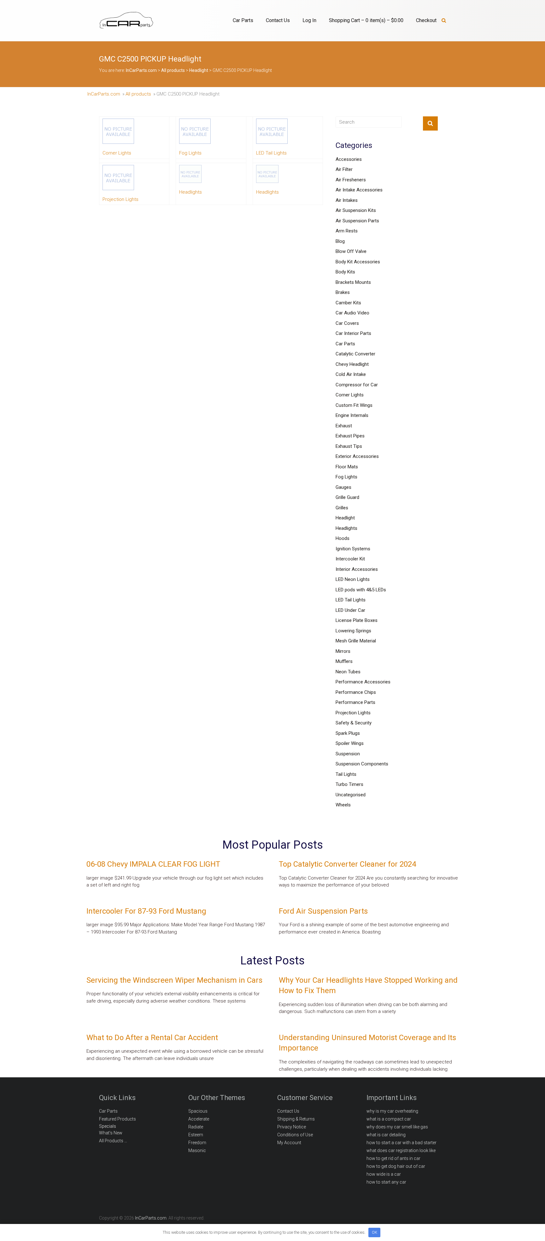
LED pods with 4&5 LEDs (361, 590)
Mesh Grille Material (356, 641)
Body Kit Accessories (358, 262)
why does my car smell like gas (397, 1126)
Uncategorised (351, 795)
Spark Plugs (348, 733)
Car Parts (243, 20)
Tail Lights (346, 774)
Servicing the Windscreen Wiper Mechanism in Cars (174, 980)
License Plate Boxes (357, 620)
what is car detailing (386, 1134)
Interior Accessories (357, 569)
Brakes (343, 292)
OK (374, 1232)
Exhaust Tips (349, 446)
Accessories (349, 159)
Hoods (342, 538)
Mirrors (343, 651)
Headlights (346, 528)
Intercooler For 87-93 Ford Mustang (146, 911)
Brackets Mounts (353, 282)
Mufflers (344, 661)
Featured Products (117, 1118)
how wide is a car (383, 1174)
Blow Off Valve (351, 251)
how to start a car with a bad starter (401, 1142)
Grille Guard (347, 497)
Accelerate (198, 1118)
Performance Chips (356, 692)
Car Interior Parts (353, 333)
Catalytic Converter (355, 354)
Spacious (198, 1111)
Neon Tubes (348, 672)
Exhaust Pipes (350, 436)
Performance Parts (355, 702)
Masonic (197, 1150)
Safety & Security (354, 723)
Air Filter (344, 169)
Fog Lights (346, 477)
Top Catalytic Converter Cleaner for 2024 (347, 864)
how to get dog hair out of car (395, 1166)
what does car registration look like (401, 1150)
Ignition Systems (353, 549)
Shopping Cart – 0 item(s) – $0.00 (366, 20)
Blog (340, 241)
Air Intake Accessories (359, 190)
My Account (289, 1142)
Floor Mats (347, 467)
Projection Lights (353, 713)
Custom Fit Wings (354, 405)
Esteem (195, 1134)
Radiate (195, 1126)
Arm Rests (347, 231)
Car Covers (347, 323)
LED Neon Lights (353, 579)
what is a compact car (388, 1118)
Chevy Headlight (352, 364)
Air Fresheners (351, 180)
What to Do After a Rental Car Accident (152, 1037)
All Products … (113, 1140)
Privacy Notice (291, 1126)
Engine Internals (352, 415)
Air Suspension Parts (357, 221)
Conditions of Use (295, 1134)
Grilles (342, 508)
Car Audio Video (352, 313)
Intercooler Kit (350, 559)
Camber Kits (348, 303)
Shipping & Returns (296, 1118)
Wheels (343, 805)
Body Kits (345, 272)
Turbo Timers (349, 784)
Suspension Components (362, 764)
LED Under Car (350, 610)
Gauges (343, 487)
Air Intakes (347, 200)
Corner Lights (350, 395)
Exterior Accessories (357, 456)
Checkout (426, 20)
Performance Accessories (363, 682)
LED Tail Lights (351, 600)
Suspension (348, 754)
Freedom (197, 1142)
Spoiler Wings (350, 743)
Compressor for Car (357, 385)
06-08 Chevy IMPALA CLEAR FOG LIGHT (153, 864)
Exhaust (344, 426)
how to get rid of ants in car (393, 1158)
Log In (309, 20)
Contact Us (278, 20)
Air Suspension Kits (356, 210)
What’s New (110, 1132)
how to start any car (386, 1182)
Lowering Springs (353, 631)
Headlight (345, 518)
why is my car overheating (392, 1111)
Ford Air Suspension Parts (323, 911)
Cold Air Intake (351, 374)
